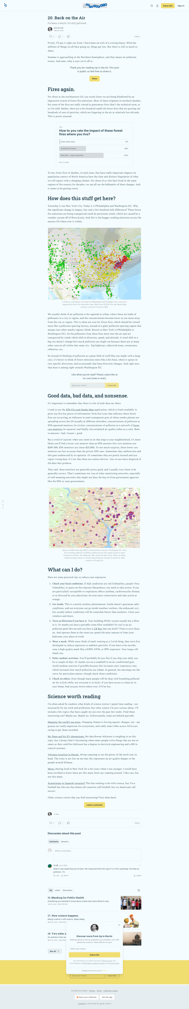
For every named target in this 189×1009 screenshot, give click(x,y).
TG (54, 865)
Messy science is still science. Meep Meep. (66, 919)
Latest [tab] (57, 890)
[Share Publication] (157, 5)
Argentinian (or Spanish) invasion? (66, 783)
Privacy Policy (114, 963)
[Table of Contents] (3, 504)
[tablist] (59, 841)
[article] (94, 903)
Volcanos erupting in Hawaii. (63, 755)
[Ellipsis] (140, 865)
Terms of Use (107, 961)
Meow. (51, 769)
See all (53, 951)
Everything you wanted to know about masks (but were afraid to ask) (78, 901)
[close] (119, 925)
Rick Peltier (58, 28)
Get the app (107, 997)
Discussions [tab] (67, 890)
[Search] (151, 5)
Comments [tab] (53, 841)
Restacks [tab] (64, 841)
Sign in (181, 5)
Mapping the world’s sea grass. (64, 722)
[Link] (44, 89)
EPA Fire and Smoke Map (80, 410)
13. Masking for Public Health (66, 897)
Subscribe (168, 5)
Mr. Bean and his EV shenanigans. (66, 736)
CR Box (98, 629)
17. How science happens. (63, 915)
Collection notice (110, 990)
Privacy (92, 990)
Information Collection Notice (93, 963)
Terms (99, 990)
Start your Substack (88, 997)
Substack (82, 1003)
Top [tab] (50, 890)
